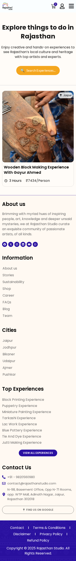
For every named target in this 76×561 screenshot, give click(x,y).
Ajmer (7, 367)
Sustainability (13, 281)
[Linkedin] (23, 244)
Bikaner (9, 354)
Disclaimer (22, 534)
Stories (8, 275)
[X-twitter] (10, 244)
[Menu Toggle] (71, 6)
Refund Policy (38, 540)
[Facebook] (4, 244)
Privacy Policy (51, 534)
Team (7, 315)
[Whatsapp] (35, 244)
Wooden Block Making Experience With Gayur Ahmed (36, 169)
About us (10, 268)
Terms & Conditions (49, 527)
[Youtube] (29, 244)
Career (8, 295)
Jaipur (8, 340)
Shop (7, 288)
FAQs (7, 302)
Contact (17, 527)
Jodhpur (9, 347)
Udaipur (9, 360)
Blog (6, 308)
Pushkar (9, 374)
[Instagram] (16, 244)
